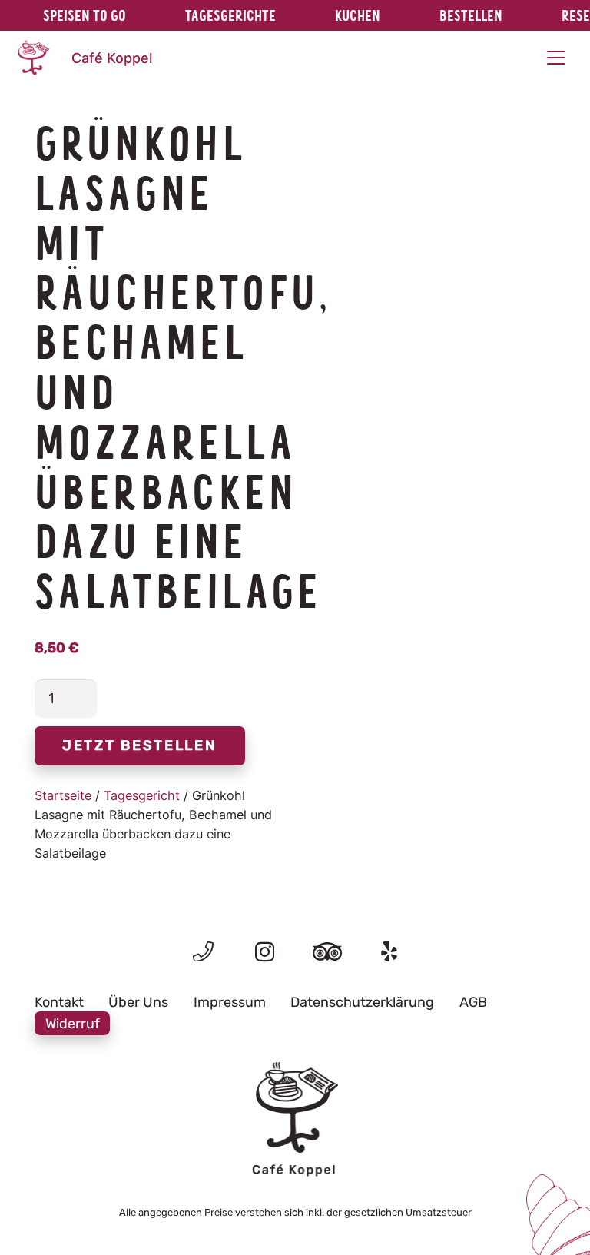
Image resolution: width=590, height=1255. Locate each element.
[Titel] (203, 951)
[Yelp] (389, 951)
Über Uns (138, 1002)
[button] (555, 57)
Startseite (63, 795)
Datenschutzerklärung (362, 1002)
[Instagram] (264, 952)
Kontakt (59, 1002)
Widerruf (72, 1022)
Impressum (230, 1002)
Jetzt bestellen (139, 745)
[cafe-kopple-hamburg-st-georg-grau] (295, 1119)
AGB (473, 1002)
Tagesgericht (142, 795)
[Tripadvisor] (327, 951)
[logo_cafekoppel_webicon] (33, 57)
